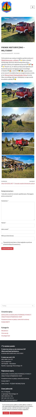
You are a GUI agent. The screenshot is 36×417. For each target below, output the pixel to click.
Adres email (5, 229)
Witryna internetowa (7, 235)
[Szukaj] (33, 305)
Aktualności (4, 330)
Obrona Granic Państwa (12, 75)
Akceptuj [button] (6, 413)
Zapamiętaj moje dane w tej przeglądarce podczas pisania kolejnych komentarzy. (17, 243)
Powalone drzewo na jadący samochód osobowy (15, 319)
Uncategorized (5, 335)
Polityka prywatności (16, 413)
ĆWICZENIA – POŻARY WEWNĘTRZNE (13, 383)
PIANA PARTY (5, 322)
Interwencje (4, 333)
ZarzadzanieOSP (8, 53)
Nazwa (3, 222)
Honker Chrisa (23, 75)
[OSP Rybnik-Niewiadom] (6, 7)
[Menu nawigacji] (33, 7)
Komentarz (5, 201)
